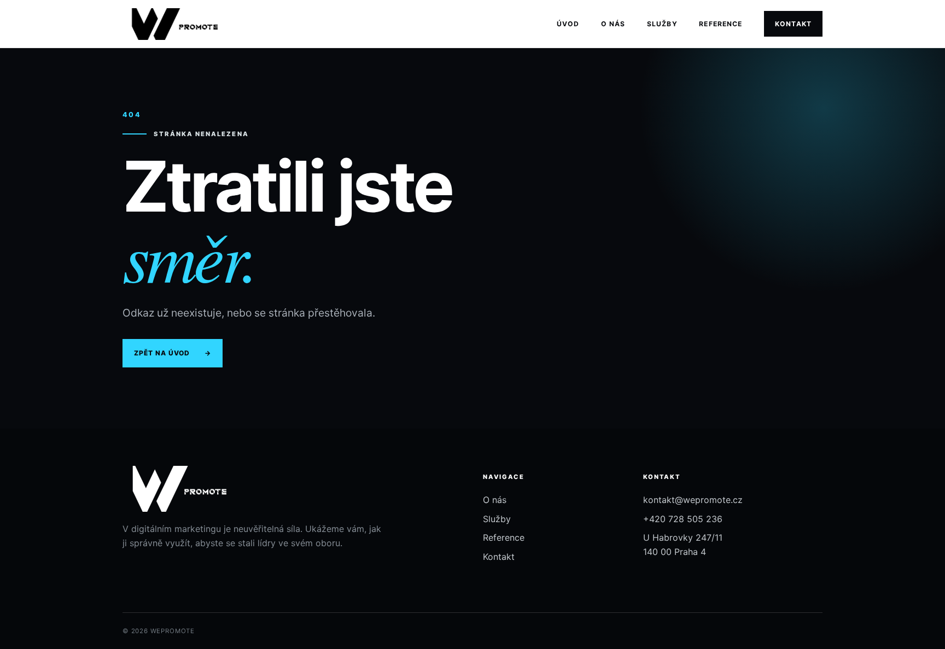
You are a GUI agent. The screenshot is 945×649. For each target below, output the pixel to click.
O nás (613, 24)
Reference (720, 24)
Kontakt (793, 24)
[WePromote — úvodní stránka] (170, 24)
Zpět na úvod (172, 353)
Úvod (568, 24)
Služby (662, 24)
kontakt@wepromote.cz (693, 499)
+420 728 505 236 (682, 518)
